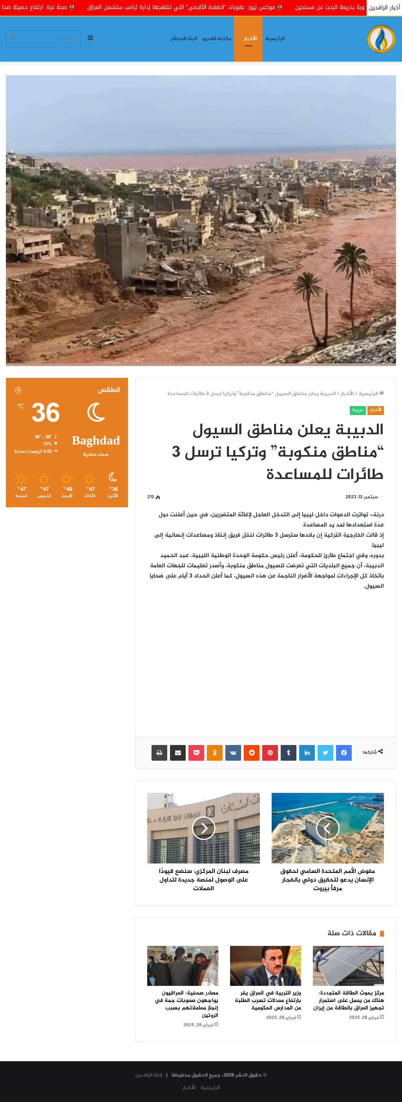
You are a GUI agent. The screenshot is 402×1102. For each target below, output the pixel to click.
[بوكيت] (196, 753)
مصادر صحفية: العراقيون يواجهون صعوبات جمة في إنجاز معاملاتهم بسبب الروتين (186, 1004)
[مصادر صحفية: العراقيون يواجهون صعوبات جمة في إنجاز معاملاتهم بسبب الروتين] (182, 966)
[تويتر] (325, 753)
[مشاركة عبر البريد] (178, 753)
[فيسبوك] (344, 753)
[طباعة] (159, 753)
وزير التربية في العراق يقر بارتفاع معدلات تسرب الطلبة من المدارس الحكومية (268, 1001)
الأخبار (250, 39)
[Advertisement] (265, 658)
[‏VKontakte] (233, 753)
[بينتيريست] (270, 753)
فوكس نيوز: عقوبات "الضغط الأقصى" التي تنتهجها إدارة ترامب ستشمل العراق (256, 7)
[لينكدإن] (307, 753)
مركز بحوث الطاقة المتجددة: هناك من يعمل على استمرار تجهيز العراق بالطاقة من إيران (348, 1001)
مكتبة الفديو (217, 39)
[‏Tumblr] (288, 753)
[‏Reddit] (251, 753)
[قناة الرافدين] (381, 39)
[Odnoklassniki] (215, 753)
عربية (358, 410)
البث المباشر (183, 39)
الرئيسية (275, 39)
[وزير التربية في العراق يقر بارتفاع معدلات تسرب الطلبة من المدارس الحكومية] (265, 966)
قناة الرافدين (149, 1075)
